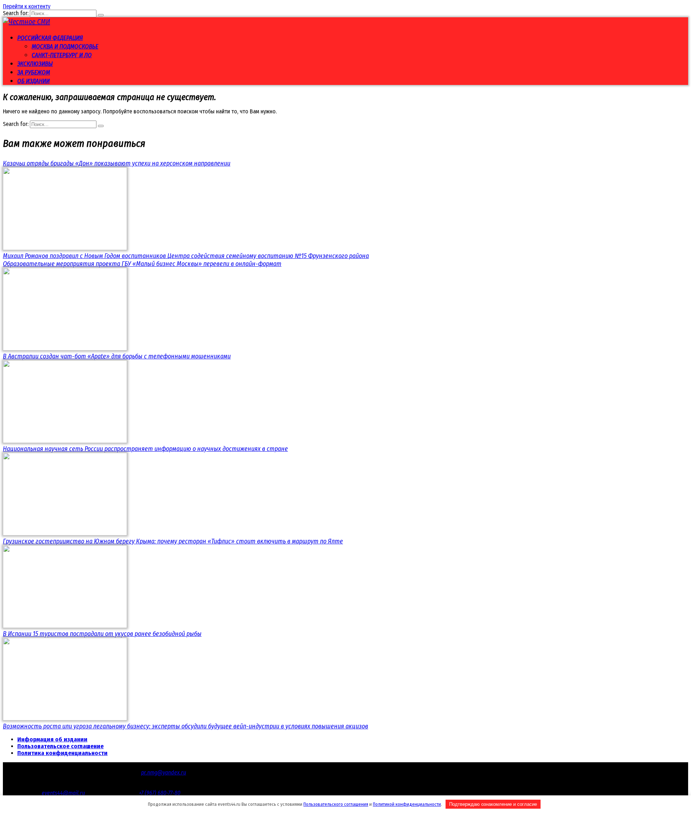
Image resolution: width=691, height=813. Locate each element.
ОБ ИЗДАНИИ (33, 81)
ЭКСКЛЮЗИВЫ (35, 64)
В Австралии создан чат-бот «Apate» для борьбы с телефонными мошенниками (117, 356)
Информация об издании (52, 739)
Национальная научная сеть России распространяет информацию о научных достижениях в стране (145, 449)
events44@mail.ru (63, 793)
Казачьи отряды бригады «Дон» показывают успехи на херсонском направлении (116, 163)
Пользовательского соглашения (335, 804)
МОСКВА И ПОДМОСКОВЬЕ (65, 46)
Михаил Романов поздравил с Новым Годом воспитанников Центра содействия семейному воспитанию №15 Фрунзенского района (186, 256)
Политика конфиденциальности (62, 753)
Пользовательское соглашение (60, 746)
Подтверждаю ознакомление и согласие (493, 804)
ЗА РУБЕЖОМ (33, 72)
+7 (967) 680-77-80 (159, 793)
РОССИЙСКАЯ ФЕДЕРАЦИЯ (50, 38)
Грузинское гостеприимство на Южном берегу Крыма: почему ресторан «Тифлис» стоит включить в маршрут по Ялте (173, 541)
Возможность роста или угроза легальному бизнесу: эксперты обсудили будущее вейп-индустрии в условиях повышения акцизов (185, 726)
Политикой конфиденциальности (407, 804)
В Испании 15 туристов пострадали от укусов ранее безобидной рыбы (102, 634)
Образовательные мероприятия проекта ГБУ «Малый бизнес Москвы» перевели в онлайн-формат (142, 264)
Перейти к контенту (26, 6)
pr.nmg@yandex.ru (163, 772)
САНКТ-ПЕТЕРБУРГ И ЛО (62, 55)
